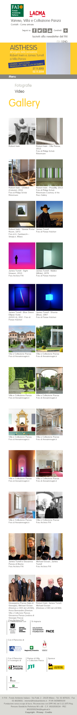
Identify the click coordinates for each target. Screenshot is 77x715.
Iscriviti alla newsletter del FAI (50, 36)
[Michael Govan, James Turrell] (49, 546)
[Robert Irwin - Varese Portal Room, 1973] (22, 214)
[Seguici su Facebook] (34, 30)
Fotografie (23, 85)
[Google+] (45, 30)
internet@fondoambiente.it (36, 701)
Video (19, 91)
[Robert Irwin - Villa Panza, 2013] (49, 131)
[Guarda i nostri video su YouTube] (50, 30)
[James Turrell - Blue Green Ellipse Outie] (22, 297)
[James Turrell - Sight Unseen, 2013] (22, 255)
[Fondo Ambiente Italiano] (18, 8)
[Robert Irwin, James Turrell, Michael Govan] (49, 588)
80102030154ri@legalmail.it (38, 709)
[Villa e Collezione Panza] (22, 338)
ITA (58, 41)
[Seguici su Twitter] (39, 30)
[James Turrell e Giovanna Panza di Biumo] (22, 546)
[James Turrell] (49, 214)
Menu (12, 76)
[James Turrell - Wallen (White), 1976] (49, 255)
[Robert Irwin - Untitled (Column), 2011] (22, 172)
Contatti (14, 24)
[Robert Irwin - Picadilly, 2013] (49, 172)
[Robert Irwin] (22, 131)
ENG (64, 41)
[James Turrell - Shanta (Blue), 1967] (49, 297)
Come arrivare (27, 24)
